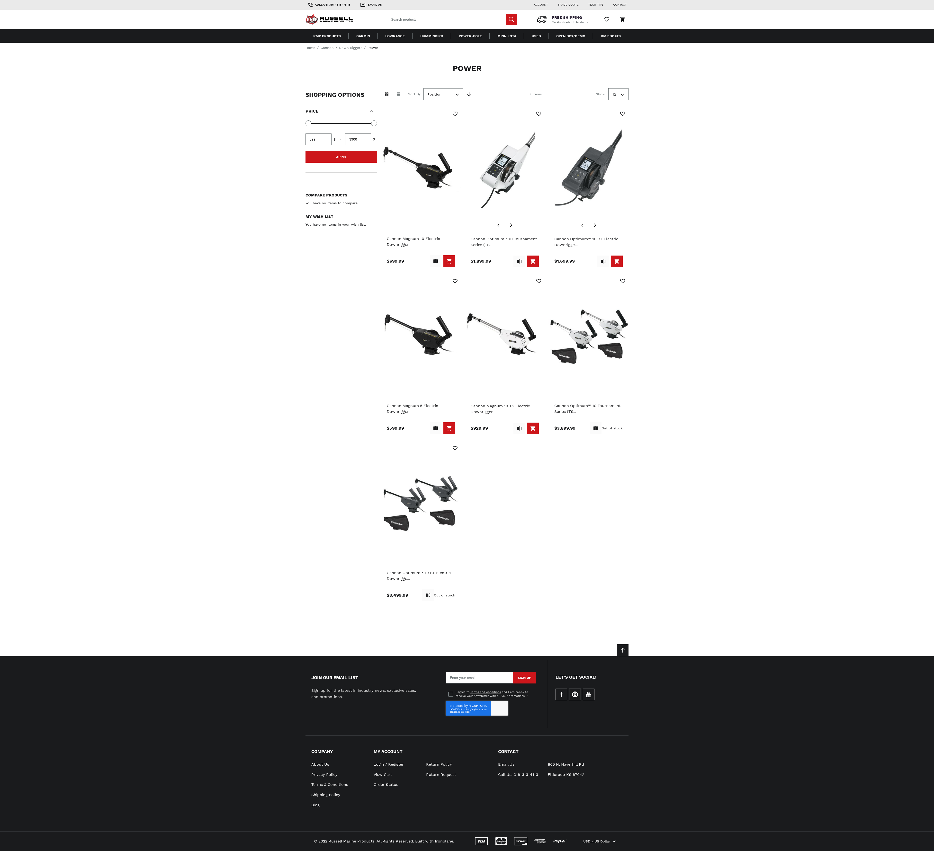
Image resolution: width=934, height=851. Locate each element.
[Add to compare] (435, 261)
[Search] (511, 19)
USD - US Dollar (596, 841)
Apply (341, 157)
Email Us (506, 764)
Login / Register (389, 764)
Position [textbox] (434, 94)
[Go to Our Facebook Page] (561, 694)
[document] (341, 130)
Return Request (441, 774)
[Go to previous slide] (498, 225)
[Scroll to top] (623, 650)
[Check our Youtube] (588, 694)
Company (322, 751)
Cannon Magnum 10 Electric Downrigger (413, 241)
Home (310, 48)
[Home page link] (336, 19)
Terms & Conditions (329, 784)
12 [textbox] (614, 94)
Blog (315, 805)
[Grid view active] (387, 94)
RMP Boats (611, 36)
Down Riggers (350, 48)
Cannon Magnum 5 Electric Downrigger (412, 408)
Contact (508, 751)
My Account (388, 751)
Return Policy (439, 764)
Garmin (363, 36)
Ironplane (444, 841)
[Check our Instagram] (575, 694)
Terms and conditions (485, 692)
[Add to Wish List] (455, 114)
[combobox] (452, 19)
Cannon (327, 48)
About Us (320, 764)
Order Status (386, 784)
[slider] (308, 123)
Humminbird (431, 36)
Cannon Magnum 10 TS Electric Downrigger (500, 409)
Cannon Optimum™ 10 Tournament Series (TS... (504, 242)
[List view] (398, 94)
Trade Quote (568, 4)
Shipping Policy (325, 794)
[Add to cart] (449, 261)
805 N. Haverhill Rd (566, 764)
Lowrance (395, 36)
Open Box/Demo (570, 36)
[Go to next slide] (511, 225)
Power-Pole (470, 36)
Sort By (414, 94)
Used (536, 36)
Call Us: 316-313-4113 (518, 774)
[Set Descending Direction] (469, 94)
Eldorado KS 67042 (566, 774)
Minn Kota (506, 36)
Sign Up (524, 678)
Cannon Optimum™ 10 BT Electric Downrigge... (586, 242)
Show (600, 94)
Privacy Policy (324, 774)
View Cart (383, 774)
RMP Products (327, 36)
